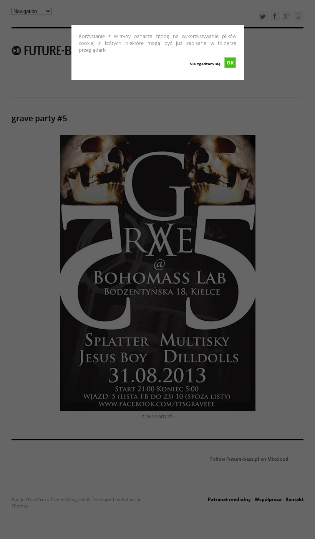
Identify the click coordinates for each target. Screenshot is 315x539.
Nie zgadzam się (204, 63)
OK (230, 62)
